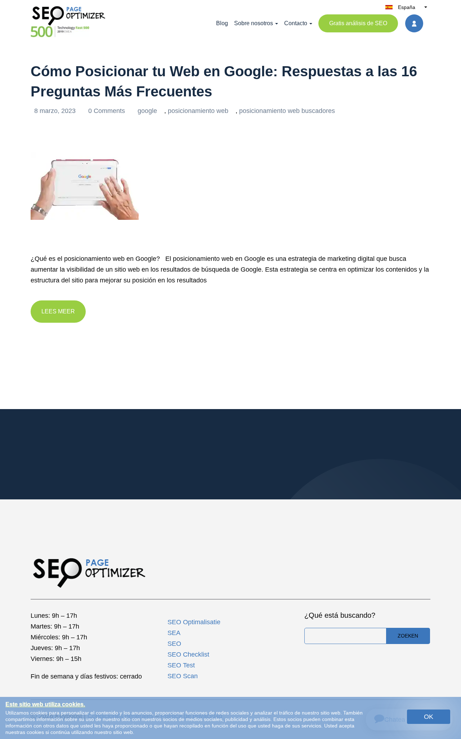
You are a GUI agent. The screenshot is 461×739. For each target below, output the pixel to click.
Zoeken (408, 636)
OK (428, 716)
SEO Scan (182, 676)
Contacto (295, 23)
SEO (174, 643)
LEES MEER (58, 311)
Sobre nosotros (253, 23)
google (147, 110)
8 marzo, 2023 (55, 110)
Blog (222, 23)
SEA (173, 632)
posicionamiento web (198, 110)
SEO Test (181, 665)
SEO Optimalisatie (193, 622)
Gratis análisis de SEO (358, 23)
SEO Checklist (188, 654)
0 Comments (107, 110)
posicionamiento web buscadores (287, 110)
